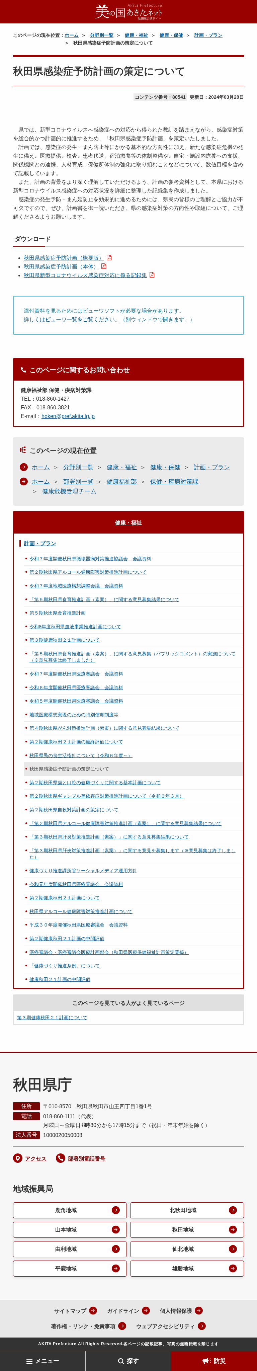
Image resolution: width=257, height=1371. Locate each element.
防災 (220, 1361)
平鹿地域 (66, 1268)
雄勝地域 (183, 1268)
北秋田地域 (183, 1210)
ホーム (72, 35)
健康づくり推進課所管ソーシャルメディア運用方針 (83, 870)
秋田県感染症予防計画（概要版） (64, 258)
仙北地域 (183, 1249)
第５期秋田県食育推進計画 (57, 613)
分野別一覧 (101, 35)
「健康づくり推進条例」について (64, 965)
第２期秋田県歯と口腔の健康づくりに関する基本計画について (95, 782)
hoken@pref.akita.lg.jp (68, 416)
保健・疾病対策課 (174, 481)
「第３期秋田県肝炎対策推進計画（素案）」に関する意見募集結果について (109, 836)
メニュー (47, 1361)
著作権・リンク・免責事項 (83, 1326)
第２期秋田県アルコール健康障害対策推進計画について (88, 572)
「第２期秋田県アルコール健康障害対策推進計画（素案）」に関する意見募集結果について (125, 823)
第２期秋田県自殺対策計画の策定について (73, 809)
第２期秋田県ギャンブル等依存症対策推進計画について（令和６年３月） (106, 796)
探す (133, 1361)
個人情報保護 (176, 1311)
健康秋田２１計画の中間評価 (59, 979)
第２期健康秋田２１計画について (64, 897)
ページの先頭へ (242, 1340)
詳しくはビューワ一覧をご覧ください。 (72, 319)
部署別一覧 (78, 481)
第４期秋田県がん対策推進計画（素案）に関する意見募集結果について (104, 728)
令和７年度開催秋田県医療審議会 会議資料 (76, 673)
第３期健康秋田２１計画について (64, 640)
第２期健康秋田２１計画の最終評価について (76, 741)
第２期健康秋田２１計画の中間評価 (66, 938)
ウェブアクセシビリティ (165, 1326)
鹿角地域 (66, 1210)
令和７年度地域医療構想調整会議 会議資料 (76, 585)
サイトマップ (70, 1311)
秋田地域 (183, 1229)
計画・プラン (208, 35)
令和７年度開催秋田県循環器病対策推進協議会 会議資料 (90, 558)
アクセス (36, 1158)
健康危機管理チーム (69, 491)
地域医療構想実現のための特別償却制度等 (73, 714)
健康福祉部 (122, 481)
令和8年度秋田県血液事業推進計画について (75, 626)
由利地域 (66, 1249)
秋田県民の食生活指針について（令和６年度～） (81, 755)
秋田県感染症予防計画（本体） (61, 266)
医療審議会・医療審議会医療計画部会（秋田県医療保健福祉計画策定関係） (109, 952)
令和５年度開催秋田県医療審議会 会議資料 (76, 701)
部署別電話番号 (86, 1158)
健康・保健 (171, 35)
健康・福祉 (136, 35)
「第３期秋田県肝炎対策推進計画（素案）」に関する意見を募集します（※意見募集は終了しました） (132, 854)
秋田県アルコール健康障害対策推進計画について (81, 911)
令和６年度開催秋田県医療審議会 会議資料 (76, 687)
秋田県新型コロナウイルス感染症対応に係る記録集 (85, 275)
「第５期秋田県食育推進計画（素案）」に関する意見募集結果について (104, 599)
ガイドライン (123, 1311)
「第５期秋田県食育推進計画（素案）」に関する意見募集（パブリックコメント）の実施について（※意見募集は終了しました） (132, 657)
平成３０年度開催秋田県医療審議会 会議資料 (78, 925)
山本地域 (66, 1229)
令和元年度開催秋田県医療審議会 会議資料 (76, 884)
